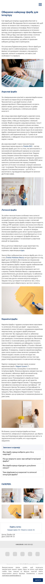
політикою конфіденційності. (11, 575)
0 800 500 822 (28, 544)
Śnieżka (12, 4)
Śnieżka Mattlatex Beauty (15, 257)
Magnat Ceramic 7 (22, 366)
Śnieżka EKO (27, 146)
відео (22, 250)
